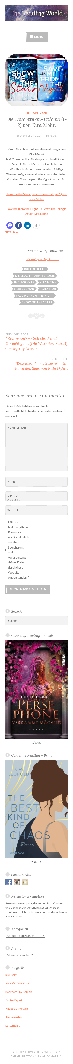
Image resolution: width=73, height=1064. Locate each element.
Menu (38, 36)
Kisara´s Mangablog (17, 983)
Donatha (51, 135)
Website (13, 510)
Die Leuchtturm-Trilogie (35, 275)
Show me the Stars (37, 302)
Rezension (48, 288)
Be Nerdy (11, 974)
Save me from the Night (35, 295)
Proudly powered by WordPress (36, 1052)
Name (12, 481)
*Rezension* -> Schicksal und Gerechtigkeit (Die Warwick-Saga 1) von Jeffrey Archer (36, 342)
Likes (13, 232)
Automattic (52, 1056)
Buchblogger (35, 269)
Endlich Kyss (24, 282)
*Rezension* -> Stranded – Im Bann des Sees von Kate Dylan (41, 364)
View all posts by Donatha (42, 259)
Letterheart (12, 1025)
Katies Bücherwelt (16, 1008)
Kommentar (16, 429)
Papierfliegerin (14, 1000)
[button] (9, 225)
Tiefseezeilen (13, 1017)
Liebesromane (36, 113)
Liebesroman (24, 288)
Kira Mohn (48, 282)
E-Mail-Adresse (14, 497)
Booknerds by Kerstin (18, 991)
